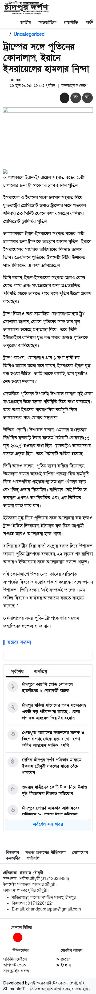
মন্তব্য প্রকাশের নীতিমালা (45, 852)
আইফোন (64, 965)
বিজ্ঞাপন (12, 852)
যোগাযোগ (80, 852)
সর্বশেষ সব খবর (48, 824)
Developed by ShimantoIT (16, 986)
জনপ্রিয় (40, 672)
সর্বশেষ (17, 672)
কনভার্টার (13, 858)
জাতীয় (26, 22)
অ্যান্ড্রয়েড (64, 959)
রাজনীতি (71, 22)
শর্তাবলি (33, 858)
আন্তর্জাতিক (47, 22)
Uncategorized (29, 34)
